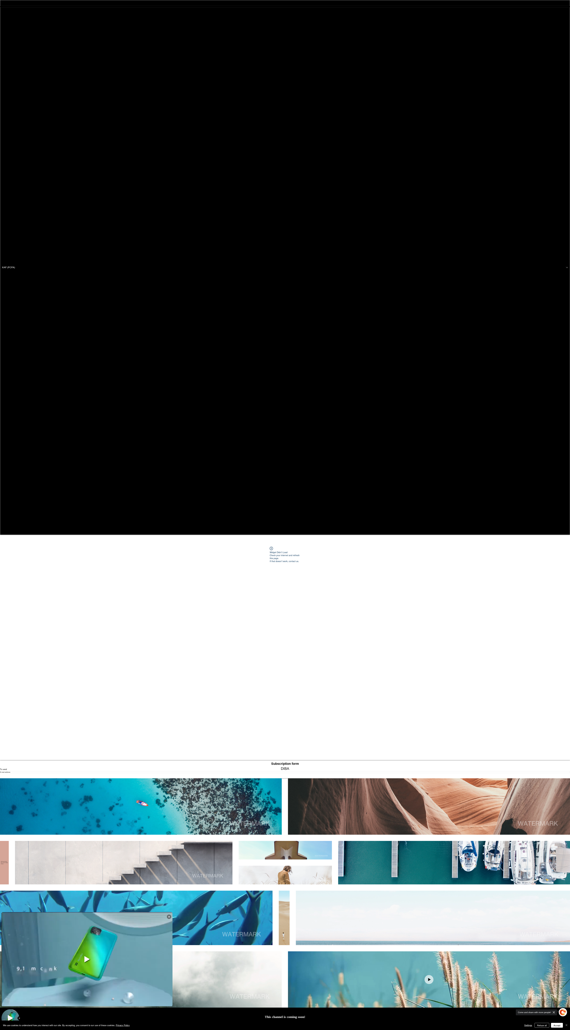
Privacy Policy (123, 1025)
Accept (557, 1025)
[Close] (566, 1025)
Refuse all (542, 1025)
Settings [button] (528, 1025)
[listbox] (285, 267)
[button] (285, 267)
